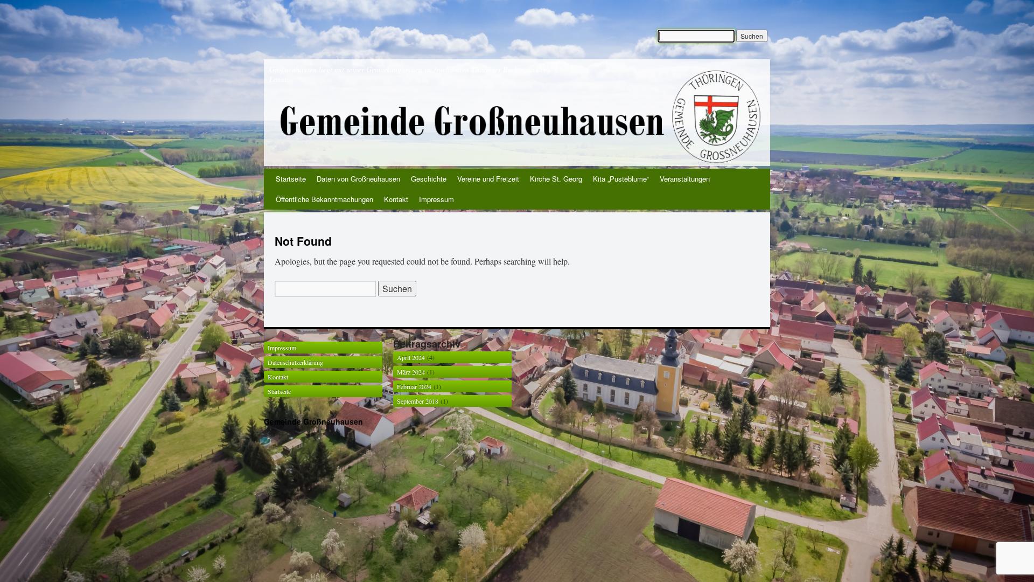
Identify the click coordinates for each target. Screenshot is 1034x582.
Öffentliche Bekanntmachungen (324, 199)
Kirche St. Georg (556, 179)
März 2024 (411, 372)
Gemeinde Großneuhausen (313, 421)
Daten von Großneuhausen (358, 179)
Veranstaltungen (685, 179)
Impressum (436, 199)
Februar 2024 (414, 386)
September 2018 (417, 401)
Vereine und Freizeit (488, 179)
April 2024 (411, 357)
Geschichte (428, 179)
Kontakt (396, 199)
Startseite (291, 179)
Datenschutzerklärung (295, 362)
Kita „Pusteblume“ (621, 179)
